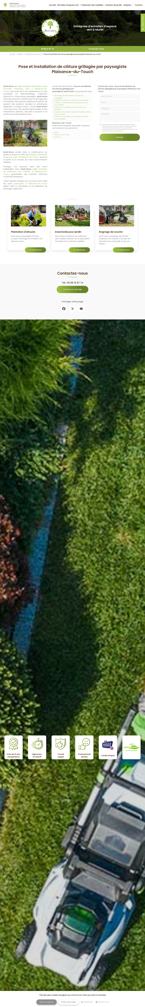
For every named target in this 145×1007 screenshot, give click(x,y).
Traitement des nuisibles (92, 5)
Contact (139, 5)
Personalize (88, 1002)
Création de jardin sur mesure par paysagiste (71, 100)
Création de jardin (113, 5)
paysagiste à (21, 183)
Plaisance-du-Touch (33, 54)
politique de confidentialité (113, 131)
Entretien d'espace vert (68, 5)
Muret (56, 132)
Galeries (127, 5)
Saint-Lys (57, 137)
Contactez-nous (96, 49)
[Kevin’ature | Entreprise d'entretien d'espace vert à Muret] (5, 5)
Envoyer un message (72, 289)
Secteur (20, 54)
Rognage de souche (111, 231)
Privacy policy (103, 1002)
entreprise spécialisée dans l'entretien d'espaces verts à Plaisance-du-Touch (25, 89)
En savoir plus (35, 250)
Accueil (52, 5)
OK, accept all (47, 1002)
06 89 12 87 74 (47, 49)
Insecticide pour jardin (68, 231)
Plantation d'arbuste (23, 231)
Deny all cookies (69, 1002)
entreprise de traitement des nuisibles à (25, 170)
